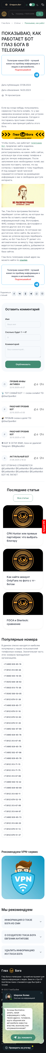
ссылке (23, 260)
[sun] (27, 4)
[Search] (39, 13)
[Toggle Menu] (42, 4)
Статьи (17, 23)
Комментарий (12, 344)
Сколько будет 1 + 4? (16, 332)
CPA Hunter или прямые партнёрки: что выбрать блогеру (22, 537)
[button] (41, 993)
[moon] (37, 4)
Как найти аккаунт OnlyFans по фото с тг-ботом (21, 580)
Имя (7, 319)
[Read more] (23, 516)
